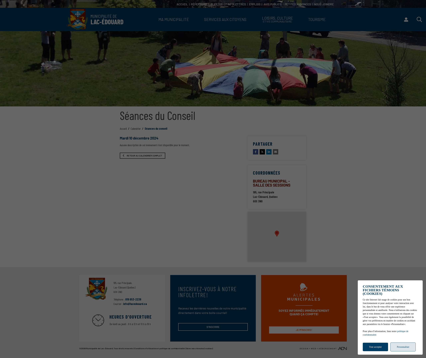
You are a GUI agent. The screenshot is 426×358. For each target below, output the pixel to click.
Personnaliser (403, 347)
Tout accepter (375, 347)
